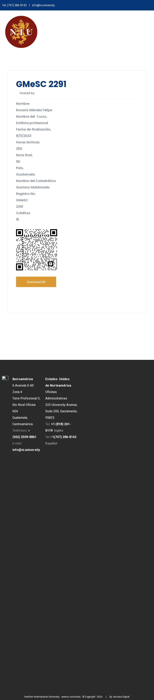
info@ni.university (43, 5)
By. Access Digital (119, 696)
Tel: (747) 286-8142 (14, 5)
